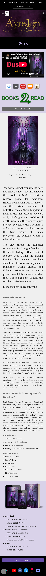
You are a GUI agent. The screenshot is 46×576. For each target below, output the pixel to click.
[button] (2, 13)
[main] (23, 43)
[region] (23, 5)
